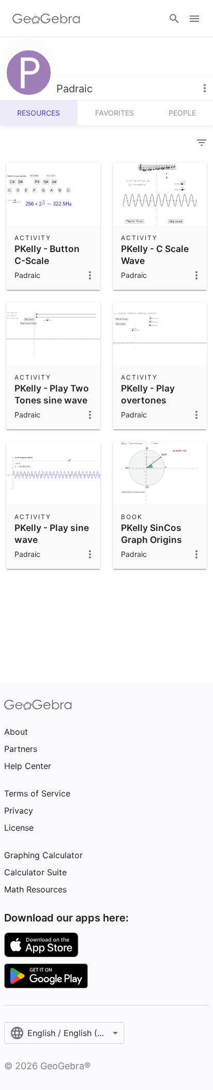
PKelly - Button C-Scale (47, 254)
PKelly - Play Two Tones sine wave (51, 394)
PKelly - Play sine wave (51, 533)
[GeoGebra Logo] (46, 18)
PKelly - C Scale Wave (155, 254)
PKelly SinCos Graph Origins (151, 533)
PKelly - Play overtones (148, 394)
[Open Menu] (194, 18)
